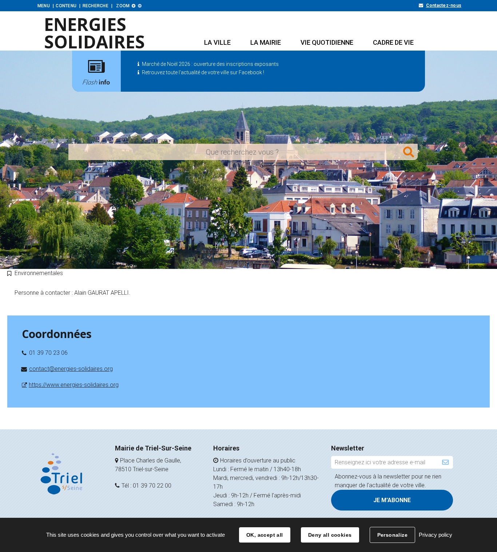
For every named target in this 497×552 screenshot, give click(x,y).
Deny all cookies (330, 535)
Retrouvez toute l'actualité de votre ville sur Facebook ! (203, 72)
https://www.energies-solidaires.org (74, 384)
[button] (217, 42)
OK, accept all (264, 535)
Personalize (392, 535)
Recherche (95, 5)
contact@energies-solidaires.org (71, 368)
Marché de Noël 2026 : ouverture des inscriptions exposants (210, 64)
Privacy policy (435, 535)
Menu (43, 5)
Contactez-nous (443, 5)
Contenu (66, 5)
